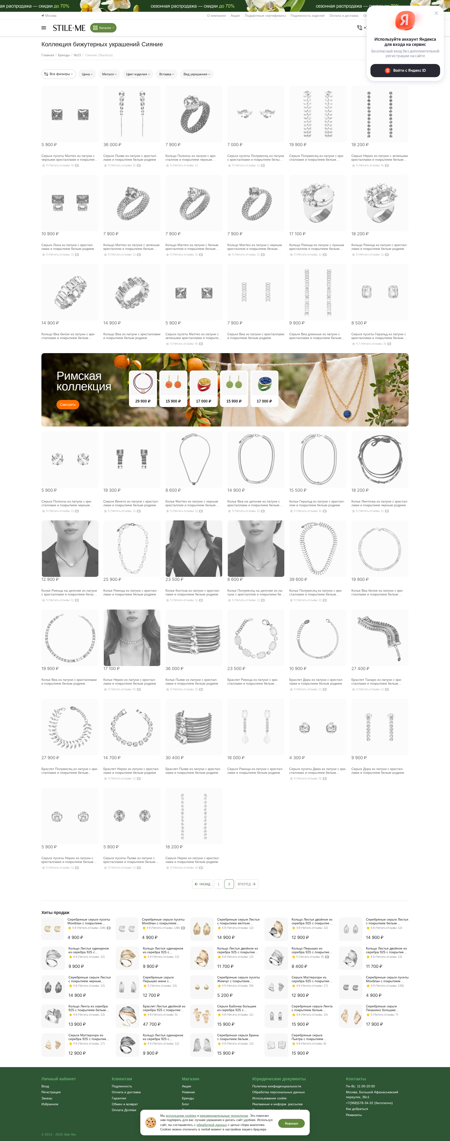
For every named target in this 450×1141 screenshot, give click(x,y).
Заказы (46, 1098)
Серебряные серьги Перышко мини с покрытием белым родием (163, 979)
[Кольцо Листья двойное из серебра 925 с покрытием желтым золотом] (202, 958)
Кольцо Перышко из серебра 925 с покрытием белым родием (312, 950)
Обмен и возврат (125, 1104)
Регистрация (51, 1092)
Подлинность (122, 1086)
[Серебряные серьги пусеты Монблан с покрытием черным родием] (350, 987)
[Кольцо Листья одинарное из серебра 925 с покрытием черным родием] (127, 1045)
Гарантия (119, 1098)
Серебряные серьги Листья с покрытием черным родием (89, 979)
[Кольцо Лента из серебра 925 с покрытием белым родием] (53, 1016)
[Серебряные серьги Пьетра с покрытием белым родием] (276, 1045)
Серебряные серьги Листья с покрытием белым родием (387, 921)
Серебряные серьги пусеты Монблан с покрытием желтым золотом (89, 921)
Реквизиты (354, 1115)
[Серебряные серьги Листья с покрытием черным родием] (53, 987)
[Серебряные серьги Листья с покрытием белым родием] (350, 929)
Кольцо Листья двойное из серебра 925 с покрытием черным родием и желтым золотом (312, 921)
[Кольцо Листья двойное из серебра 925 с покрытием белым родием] (350, 958)
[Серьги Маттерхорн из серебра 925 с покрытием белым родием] (276, 987)
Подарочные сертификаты (265, 15)
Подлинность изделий (308, 15)
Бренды (188, 1098)
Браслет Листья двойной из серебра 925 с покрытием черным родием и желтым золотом (164, 1008)
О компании (216, 15)
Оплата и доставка (343, 15)
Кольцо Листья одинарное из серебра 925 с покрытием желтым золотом (163, 950)
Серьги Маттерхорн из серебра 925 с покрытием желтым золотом (88, 1037)
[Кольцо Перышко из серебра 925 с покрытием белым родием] (276, 958)
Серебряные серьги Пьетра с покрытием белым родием (307, 1037)
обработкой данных (212, 1125)
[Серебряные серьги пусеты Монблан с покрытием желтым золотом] (52, 929)
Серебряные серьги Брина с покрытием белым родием (238, 1037)
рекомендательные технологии (224, 1115)
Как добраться (357, 1109)
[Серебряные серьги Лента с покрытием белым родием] (276, 1016)
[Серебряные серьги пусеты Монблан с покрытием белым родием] (127, 929)
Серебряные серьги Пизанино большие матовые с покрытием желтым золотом (383, 1008)
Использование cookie (269, 1098)
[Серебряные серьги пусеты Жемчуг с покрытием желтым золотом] (202, 987)
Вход (45, 1086)
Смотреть (68, 405)
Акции (235, 15)
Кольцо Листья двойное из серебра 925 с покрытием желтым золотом (237, 950)
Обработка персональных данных (278, 1092)
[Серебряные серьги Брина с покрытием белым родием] (202, 1045)
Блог (185, 1104)
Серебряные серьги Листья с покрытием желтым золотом (238, 921)
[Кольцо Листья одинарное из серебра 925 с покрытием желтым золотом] (127, 958)
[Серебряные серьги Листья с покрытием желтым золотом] (202, 929)
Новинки (188, 1092)
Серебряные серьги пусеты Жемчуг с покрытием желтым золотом (238, 979)
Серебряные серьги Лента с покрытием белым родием (312, 1008)
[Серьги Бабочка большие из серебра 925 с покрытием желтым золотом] (202, 1016)
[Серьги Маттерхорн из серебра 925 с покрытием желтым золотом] (53, 1045)
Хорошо (291, 1123)
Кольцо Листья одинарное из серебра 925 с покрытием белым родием (88, 950)
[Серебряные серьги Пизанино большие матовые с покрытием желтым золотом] (350, 1016)
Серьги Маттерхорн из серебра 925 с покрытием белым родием (312, 979)
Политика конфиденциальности (276, 1086)
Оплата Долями (124, 1110)
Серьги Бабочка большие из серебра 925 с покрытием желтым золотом (236, 1008)
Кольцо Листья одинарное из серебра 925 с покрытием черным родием (164, 1037)
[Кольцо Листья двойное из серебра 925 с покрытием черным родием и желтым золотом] (276, 929)
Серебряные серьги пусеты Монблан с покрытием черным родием (387, 979)
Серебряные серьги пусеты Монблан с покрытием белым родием (163, 921)
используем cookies (181, 1115)
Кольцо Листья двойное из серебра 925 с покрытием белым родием (386, 950)
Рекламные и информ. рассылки (277, 1104)
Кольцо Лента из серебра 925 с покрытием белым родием (88, 1008)
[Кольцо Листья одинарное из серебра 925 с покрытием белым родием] (53, 958)
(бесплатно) (369, 1103)
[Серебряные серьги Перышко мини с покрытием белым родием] (127, 987)
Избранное (49, 1104)
